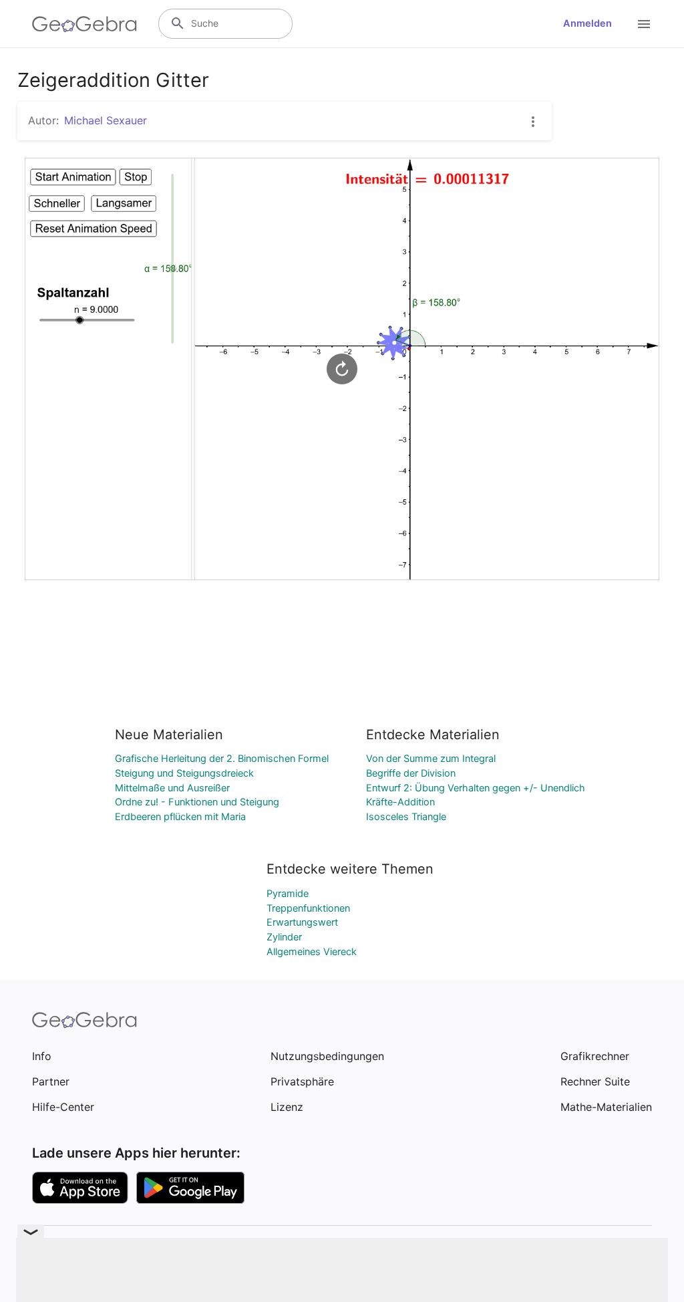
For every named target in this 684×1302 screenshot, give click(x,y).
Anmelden (587, 23)
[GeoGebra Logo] (84, 24)
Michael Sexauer (105, 120)
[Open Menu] (644, 24)
